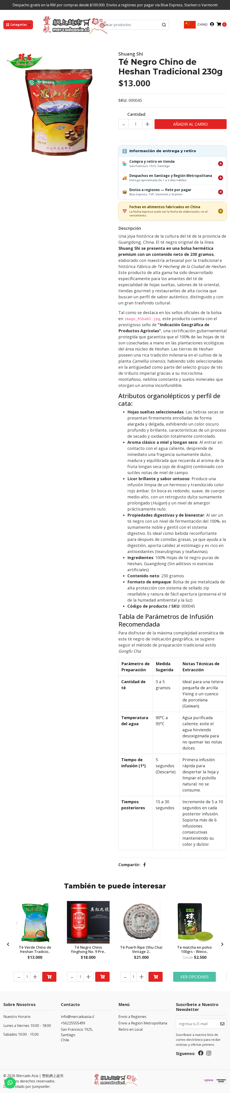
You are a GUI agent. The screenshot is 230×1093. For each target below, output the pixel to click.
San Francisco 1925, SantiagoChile (77, 1034)
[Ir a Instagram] (208, 1054)
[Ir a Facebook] (200, 1054)
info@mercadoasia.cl (77, 1016)
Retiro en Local (130, 1029)
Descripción (129, 228)
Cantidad (136, 114)
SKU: (122, 100)
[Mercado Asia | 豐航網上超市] (74, 24)
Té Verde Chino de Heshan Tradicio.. (35, 949)
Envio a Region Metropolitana (142, 1023)
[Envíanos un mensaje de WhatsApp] (10, 1083)
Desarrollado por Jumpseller (26, 1086)
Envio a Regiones (132, 1016)
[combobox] (133, 25)
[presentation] (7, 944)
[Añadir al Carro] (49, 977)
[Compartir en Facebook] (144, 864)
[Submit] (164, 25)
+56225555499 (73, 1023)
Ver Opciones (194, 976)
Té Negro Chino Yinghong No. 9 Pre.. (88, 949)
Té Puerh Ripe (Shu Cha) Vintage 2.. (141, 949)
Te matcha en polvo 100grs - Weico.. (194, 949)
